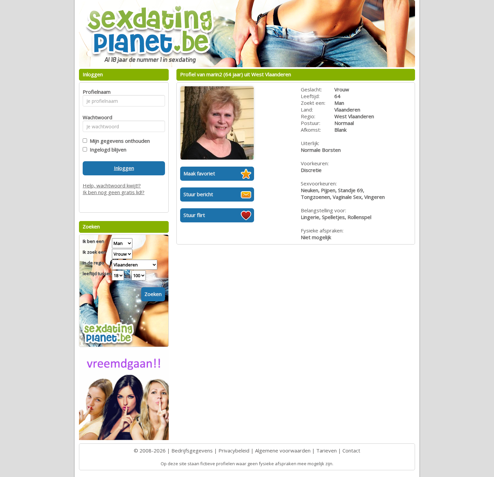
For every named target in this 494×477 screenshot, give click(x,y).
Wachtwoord (96, 117)
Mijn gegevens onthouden (118, 140)
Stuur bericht (198, 194)
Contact (351, 450)
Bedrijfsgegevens (192, 450)
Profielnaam (96, 91)
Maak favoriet (199, 173)
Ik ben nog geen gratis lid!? (114, 192)
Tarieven (326, 450)
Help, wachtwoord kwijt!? (112, 185)
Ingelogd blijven (106, 149)
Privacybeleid (233, 450)
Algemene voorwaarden (283, 450)
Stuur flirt (194, 215)
